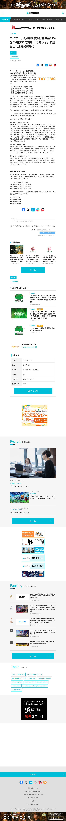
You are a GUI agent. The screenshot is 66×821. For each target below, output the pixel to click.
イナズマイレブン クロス (18, 674)
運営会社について (33, 788)
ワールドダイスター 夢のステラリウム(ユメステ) (34, 686)
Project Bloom (16, 686)
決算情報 (59, 19)
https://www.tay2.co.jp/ (28, 347)
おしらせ (33, 801)
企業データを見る (33, 391)
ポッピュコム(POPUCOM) (44, 678)
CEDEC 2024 (32, 678)
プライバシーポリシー (33, 804)
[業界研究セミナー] (34, 415)
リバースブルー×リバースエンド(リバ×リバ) (36, 682)
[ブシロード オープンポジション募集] (33, 27)
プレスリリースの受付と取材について (33, 794)
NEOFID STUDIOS (16, 690)
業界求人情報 (33, 19)
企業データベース (18, 19)
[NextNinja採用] (34, 709)
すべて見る (33, 270)
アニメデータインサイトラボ (34, 674)
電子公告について (33, 798)
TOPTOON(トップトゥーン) (19, 678)
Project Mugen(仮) (17, 682)
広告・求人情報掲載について (33, 791)
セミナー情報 (47, 19)
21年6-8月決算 (14, 57)
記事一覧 (5, 19)
